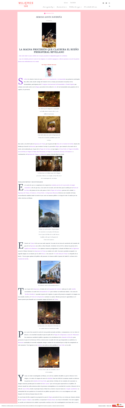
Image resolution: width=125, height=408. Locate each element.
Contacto (73, 3)
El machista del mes (90, 7)
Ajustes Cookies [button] (102, 405)
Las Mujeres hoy (49, 20)
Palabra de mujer (74, 7)
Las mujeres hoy (48, 7)
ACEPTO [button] (114, 405)
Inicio (66, 3)
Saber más (109, 405)
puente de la (53, 79)
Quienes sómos (61, 7)
